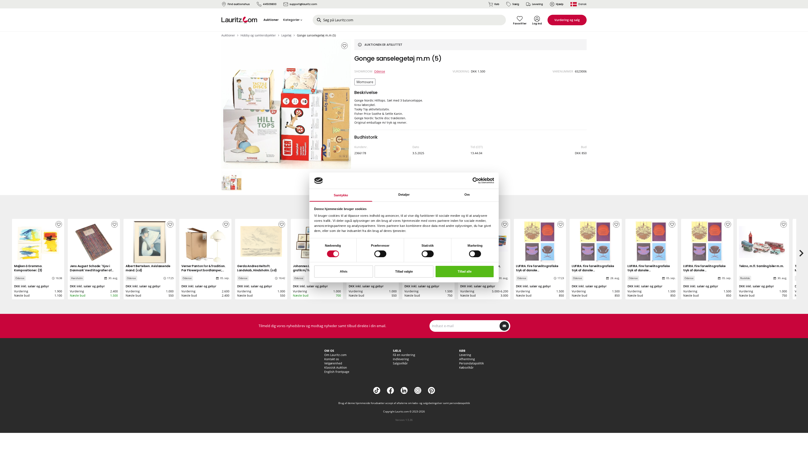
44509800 (269, 4)
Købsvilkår (466, 367)
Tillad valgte (404, 271)
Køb (496, 4)
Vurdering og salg (567, 20)
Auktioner (228, 35)
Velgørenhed (333, 363)
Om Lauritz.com (335, 355)
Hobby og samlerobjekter (258, 35)
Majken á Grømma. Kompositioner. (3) (28, 268)
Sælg (515, 4)
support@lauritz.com (303, 4)
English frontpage (336, 372)
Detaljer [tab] (404, 194)
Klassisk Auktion (335, 367)
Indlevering (401, 359)
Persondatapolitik (471, 363)
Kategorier (291, 20)
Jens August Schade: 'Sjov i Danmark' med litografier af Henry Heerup (91, 270)
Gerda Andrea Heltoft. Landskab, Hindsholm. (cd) (257, 268)
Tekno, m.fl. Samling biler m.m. (761, 266)
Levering (537, 4)
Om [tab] (467, 194)
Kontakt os (331, 359)
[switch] (380, 253)
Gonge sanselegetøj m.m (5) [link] (316, 35)
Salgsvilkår (400, 363)
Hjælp (559, 4)
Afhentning (467, 359)
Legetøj (286, 35)
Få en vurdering (404, 355)
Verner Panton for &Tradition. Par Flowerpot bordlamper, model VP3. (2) (203, 270)
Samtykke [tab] (341, 195)
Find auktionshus (239, 4)
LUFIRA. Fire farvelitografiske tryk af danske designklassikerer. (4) (537, 270)
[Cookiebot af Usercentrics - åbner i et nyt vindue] (475, 180)
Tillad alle (465, 271)
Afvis (343, 271)
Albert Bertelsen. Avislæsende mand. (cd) (148, 268)
